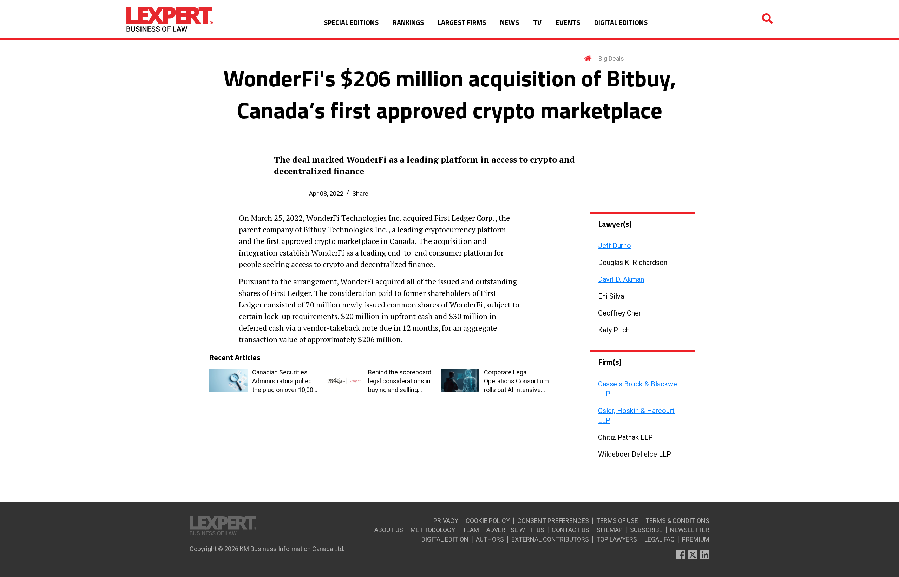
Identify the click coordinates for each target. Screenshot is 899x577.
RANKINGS (408, 22)
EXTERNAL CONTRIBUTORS (550, 539)
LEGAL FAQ (659, 539)
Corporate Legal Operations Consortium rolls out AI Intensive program (516, 381)
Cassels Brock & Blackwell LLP (639, 389)
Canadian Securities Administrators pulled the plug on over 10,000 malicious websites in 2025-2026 (284, 381)
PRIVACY (445, 520)
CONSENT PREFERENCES (553, 520)
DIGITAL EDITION (444, 539)
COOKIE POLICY (488, 520)
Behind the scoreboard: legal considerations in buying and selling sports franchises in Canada (400, 381)
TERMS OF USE (617, 520)
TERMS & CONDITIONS (677, 520)
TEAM (470, 529)
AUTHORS (490, 539)
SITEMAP (610, 529)
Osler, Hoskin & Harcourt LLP (636, 415)
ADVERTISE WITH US (515, 529)
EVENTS (568, 22)
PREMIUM (695, 539)
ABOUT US (388, 529)
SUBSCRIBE (646, 529)
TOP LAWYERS (616, 539)
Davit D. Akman (621, 279)
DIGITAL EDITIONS (621, 22)
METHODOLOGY (433, 529)
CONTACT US (570, 529)
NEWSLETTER (689, 529)
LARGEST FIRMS (462, 22)
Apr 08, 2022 (326, 193)
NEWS (509, 22)
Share (360, 193)
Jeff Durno (614, 245)
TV (537, 22)
